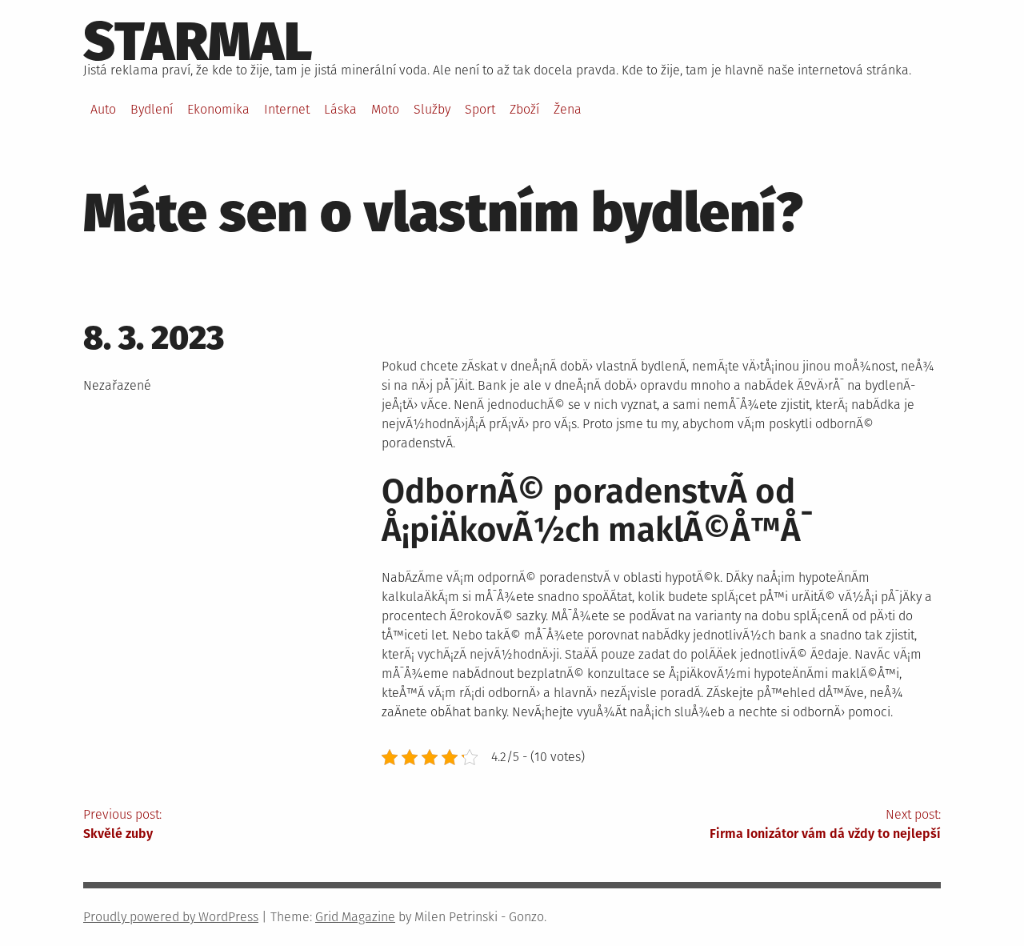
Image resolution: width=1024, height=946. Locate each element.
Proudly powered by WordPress (170, 916)
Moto (385, 109)
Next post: (825, 824)
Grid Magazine (355, 916)
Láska (340, 109)
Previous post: (122, 824)
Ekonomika (218, 109)
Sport (480, 109)
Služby (432, 109)
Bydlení (151, 109)
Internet (287, 109)
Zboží (524, 109)
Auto (103, 109)
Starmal (198, 41)
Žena (568, 109)
